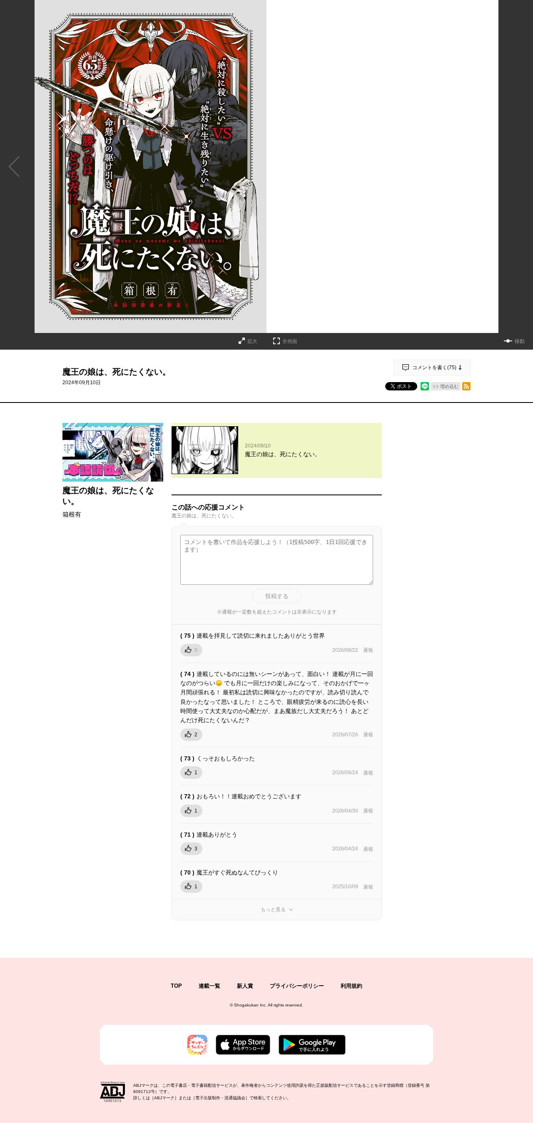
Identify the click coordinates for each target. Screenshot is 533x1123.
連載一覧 (209, 986)
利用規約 (351, 986)
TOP (176, 986)
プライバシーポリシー (297, 986)
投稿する (277, 596)
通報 (368, 650)
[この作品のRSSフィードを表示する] (466, 386)
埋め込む (449, 386)
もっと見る (273, 909)
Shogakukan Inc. (250, 1005)
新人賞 (245, 986)
